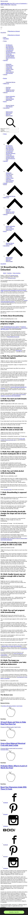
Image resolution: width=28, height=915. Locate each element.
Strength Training (10, 56)
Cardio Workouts (10, 55)
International (6, 108)
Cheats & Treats (9, 69)
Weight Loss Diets (10, 90)
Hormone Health (10, 99)
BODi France (9, 113)
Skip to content (4, 1)
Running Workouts (10, 57)
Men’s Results (9, 106)
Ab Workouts (9, 44)
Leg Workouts (9, 51)
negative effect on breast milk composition (11, 646)
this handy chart (8, 489)
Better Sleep (9, 100)
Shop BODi (3, 32)
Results (5, 101)
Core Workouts (9, 50)
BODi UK (8, 114)
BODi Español (9, 111)
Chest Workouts (10, 48)
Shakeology (8, 64)
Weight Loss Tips (10, 91)
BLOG (4, 273)
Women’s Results (10, 105)
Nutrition (5, 60)
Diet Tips (8, 88)
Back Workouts (9, 47)
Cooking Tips (9, 68)
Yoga (7, 59)
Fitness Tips (9, 54)
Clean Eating (9, 66)
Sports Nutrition (10, 72)
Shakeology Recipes (10, 82)
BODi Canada (9, 115)
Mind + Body (9, 97)
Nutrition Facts (9, 65)
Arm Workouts (9, 46)
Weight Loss (6, 83)
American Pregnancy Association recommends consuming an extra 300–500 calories (14, 328)
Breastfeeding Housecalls (13, 336)
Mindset (5, 74)
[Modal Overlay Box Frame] (14, 911)
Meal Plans (8, 70)
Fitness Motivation (10, 96)
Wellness (5, 92)
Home (4, 37)
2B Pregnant (19, 350)
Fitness (5, 41)
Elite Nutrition (9, 73)
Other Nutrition (16, 273)
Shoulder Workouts (10, 52)
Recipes (5, 78)
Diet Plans (8, 87)
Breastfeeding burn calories (11, 326)
